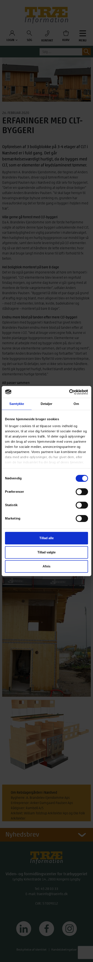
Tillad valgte (46, 552)
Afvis (46, 566)
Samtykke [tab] (16, 404)
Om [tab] (76, 404)
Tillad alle (46, 538)
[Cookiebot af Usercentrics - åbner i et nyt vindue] (69, 392)
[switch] (82, 491)
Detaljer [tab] (47, 404)
